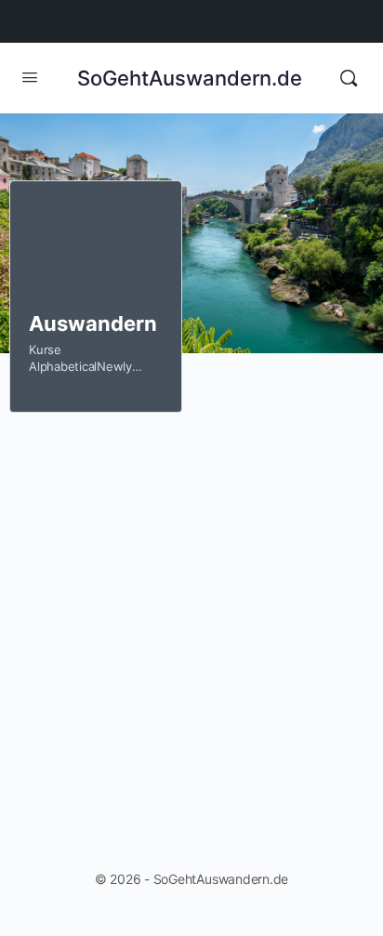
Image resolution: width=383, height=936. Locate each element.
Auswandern (93, 323)
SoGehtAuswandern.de (189, 78)
